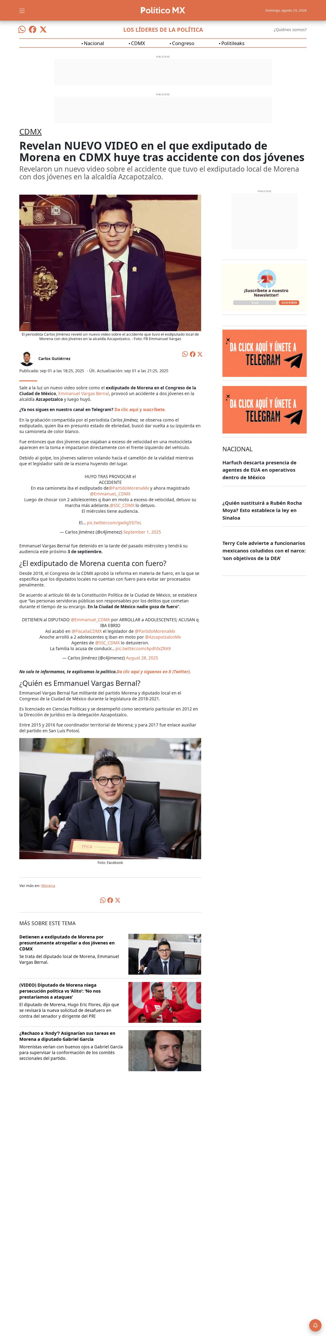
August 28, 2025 (142, 658)
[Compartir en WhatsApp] (185, 353)
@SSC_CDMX (122, 505)
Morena (48, 885)
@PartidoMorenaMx (129, 488)
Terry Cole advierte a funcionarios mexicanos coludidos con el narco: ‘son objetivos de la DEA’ (264, 550)
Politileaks (233, 43)
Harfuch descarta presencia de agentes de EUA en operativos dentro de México (259, 470)
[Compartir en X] (200, 353)
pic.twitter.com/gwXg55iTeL (114, 523)
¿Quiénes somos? (290, 29)
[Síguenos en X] (43, 29)
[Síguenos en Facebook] (32, 29)
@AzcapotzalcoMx (163, 637)
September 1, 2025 (142, 532)
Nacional (94, 43)
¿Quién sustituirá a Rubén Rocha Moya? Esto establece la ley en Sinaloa (262, 510)
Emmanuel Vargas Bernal (83, 393)
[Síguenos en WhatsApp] (22, 29)
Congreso (183, 43)
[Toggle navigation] (22, 10)
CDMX (138, 43)
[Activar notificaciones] (315, 1325)
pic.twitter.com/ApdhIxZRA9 (143, 648)
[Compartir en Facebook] (193, 353)
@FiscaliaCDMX (87, 631)
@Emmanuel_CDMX (90, 620)
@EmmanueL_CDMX (110, 494)
